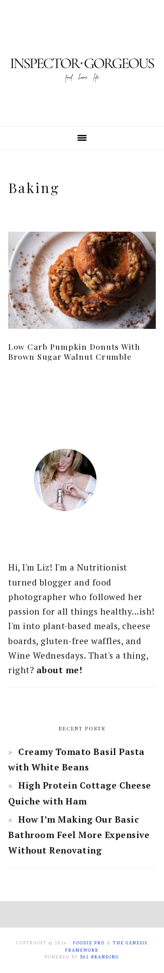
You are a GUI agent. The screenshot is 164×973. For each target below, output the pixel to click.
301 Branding (99, 957)
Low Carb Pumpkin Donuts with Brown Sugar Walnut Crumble (74, 352)
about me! (59, 669)
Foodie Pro (89, 943)
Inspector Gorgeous (82, 63)
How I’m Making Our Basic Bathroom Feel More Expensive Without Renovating (78, 835)
